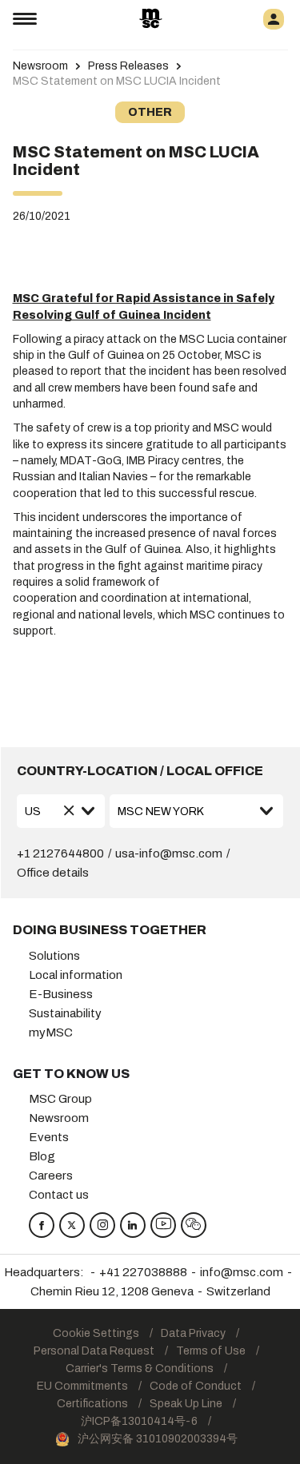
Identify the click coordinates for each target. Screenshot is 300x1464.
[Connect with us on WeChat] (193, 1225)
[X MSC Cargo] (72, 1225)
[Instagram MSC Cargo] (102, 1225)
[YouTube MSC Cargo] (163, 1225)
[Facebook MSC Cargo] (41, 1225)
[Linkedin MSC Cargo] (133, 1225)
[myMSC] (273, 19)
